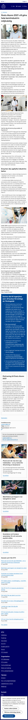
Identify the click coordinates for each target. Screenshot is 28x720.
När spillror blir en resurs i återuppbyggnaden (12, 600)
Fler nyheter (4, 624)
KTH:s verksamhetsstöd (7, 670)
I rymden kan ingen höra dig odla (9, 606)
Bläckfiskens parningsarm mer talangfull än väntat (13, 568)
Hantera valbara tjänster (10, 708)
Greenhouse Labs (19, 344)
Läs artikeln (6, 475)
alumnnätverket (19, 362)
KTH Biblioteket (5, 659)
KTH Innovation (18, 312)
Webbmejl (3, 686)
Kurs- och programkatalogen (8, 680)
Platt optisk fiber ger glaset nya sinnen (11, 595)
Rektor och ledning (6, 668)
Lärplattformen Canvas (7, 683)
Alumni (3, 649)
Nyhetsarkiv (4, 418)
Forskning (3, 638)
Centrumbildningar (6, 665)
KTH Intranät (4, 652)
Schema (3, 678)
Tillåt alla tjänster (8, 716)
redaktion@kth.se (5, 424)
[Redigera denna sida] (1, 429)
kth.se (2, 1)
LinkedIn (11, 352)
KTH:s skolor (4, 662)
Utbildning (3, 635)
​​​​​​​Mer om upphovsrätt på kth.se (10, 439)
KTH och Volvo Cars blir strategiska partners (12, 619)
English (19, 6)
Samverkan (4, 640)
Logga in (24, 1)
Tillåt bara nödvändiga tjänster (12, 712)
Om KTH (3, 643)
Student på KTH (5, 646)
